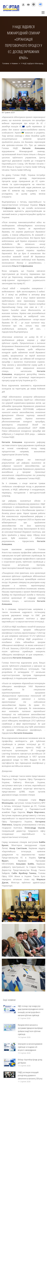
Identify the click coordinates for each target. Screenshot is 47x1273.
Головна (5, 63)
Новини (15, 63)
